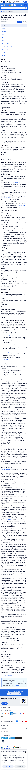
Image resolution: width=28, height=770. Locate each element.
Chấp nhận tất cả (20, 766)
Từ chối (8, 766)
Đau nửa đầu (6, 353)
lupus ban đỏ (7, 519)
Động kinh (5, 359)
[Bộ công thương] (4, 738)
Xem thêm (17, 685)
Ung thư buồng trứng (6, 469)
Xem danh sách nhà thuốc (14, 693)
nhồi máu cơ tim (22, 205)
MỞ (25, 1)
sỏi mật (7, 351)
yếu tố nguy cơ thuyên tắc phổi (13, 335)
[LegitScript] (8, 741)
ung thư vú (17, 182)
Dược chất (5, 11)
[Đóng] (1, 1)
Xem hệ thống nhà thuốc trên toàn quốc (14, 691)
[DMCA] (15, 738)
